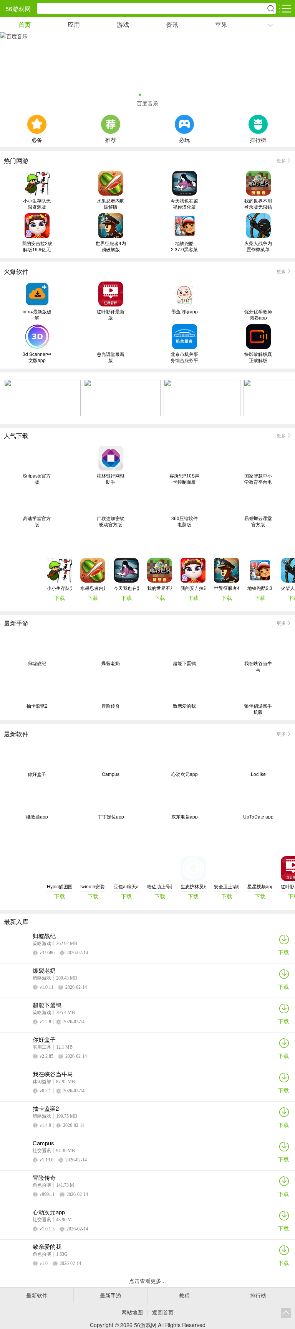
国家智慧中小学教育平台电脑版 (258, 479)
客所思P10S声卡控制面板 (184, 479)
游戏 (123, 24)
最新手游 (110, 1295)
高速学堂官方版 (37, 521)
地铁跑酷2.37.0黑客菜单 (184, 246)
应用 (74, 24)
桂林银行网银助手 (110, 479)
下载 (283, 952)
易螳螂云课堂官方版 (258, 521)
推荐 (110, 139)
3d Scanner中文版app (37, 357)
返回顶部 (286, 1313)
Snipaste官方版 (37, 479)
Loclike (258, 774)
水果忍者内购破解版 (110, 204)
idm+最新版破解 (37, 314)
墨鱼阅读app (184, 311)
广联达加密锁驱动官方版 (110, 521)
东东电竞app (184, 817)
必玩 (184, 139)
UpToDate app (258, 817)
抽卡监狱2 (37, 706)
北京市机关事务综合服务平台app (184, 357)
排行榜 (258, 139)
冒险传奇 (110, 706)
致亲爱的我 (184, 706)
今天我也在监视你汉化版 (184, 204)
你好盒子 (37, 774)
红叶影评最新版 (110, 314)
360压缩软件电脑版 (184, 521)
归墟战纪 (37, 663)
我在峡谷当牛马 (258, 666)
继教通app (37, 817)
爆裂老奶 (110, 663)
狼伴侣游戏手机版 (258, 709)
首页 (24, 24)
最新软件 (37, 1295)
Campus (110, 774)
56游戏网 (18, 8)
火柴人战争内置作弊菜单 (258, 246)
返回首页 (163, 1312)
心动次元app (184, 774)
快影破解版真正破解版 (258, 357)
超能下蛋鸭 (184, 663)
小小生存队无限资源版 (37, 204)
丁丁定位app (111, 817)
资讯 (172, 24)
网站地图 (132, 1312)
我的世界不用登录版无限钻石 (258, 204)
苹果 (221, 24)
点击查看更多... (147, 1281)
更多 (281, 160)
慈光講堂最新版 (110, 357)
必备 (36, 139)
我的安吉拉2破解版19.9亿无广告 (37, 246)
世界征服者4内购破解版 (111, 246)
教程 (184, 1295)
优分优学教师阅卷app (258, 314)
